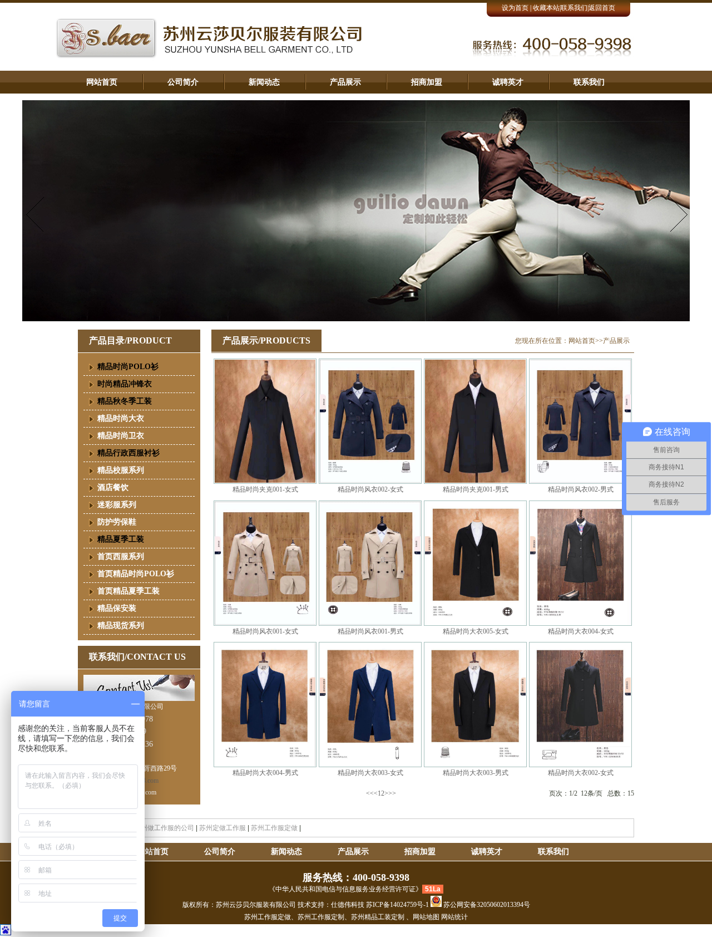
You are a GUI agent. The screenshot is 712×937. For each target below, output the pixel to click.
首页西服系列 (120, 556)
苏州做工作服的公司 (164, 828)
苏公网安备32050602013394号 (486, 905)
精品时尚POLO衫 (128, 366)
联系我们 (574, 8)
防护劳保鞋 (116, 522)
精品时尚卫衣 (120, 435)
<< (370, 793)
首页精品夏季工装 (128, 591)
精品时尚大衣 (120, 418)
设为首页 (515, 8)
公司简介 (183, 82)
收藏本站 (546, 8)
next (677, 214)
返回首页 (602, 8)
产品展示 (345, 82)
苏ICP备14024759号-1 (398, 905)
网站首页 (101, 82)
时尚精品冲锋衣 (124, 384)
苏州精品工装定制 (377, 917)
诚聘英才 (507, 82)
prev (35, 214)
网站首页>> (585, 341)
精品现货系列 (120, 625)
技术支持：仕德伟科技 (331, 905)
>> (392, 793)
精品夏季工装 (120, 539)
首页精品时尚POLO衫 (135, 574)
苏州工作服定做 (274, 828)
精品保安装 (116, 608)
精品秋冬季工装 (124, 401)
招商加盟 (426, 82)
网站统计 (454, 917)
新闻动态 (264, 82)
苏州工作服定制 (321, 917)
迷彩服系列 (116, 505)
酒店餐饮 (112, 487)
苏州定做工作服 (222, 828)
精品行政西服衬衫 (128, 453)
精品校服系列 (120, 470)
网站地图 (426, 917)
